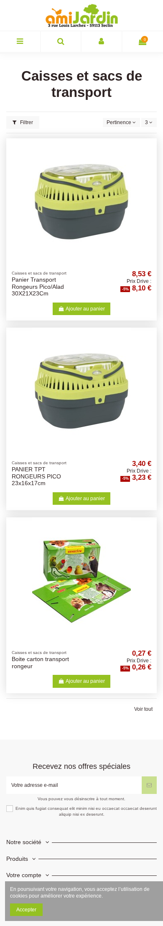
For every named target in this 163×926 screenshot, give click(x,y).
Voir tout (143, 709)
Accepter (26, 910)
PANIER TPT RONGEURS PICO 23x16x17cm (36, 476)
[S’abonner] (149, 785)
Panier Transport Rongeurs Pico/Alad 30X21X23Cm (38, 287)
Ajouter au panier (85, 309)
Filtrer (26, 122)
